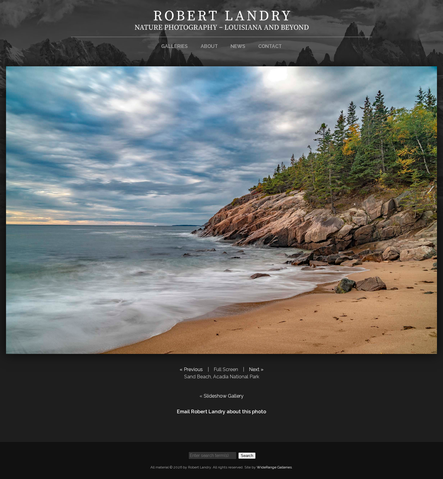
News (238, 46)
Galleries (174, 46)
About (209, 46)
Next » (256, 369)
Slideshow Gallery (223, 396)
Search (247, 455)
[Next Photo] (221, 350)
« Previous (191, 369)
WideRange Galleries (274, 467)
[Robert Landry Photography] (222, 26)
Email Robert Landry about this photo (221, 411)
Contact (270, 46)
